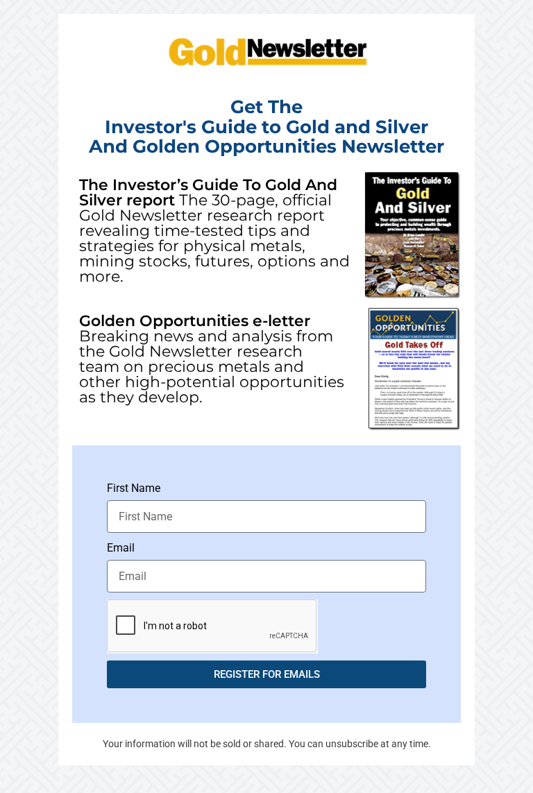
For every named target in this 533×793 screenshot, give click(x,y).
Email (121, 547)
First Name (133, 488)
